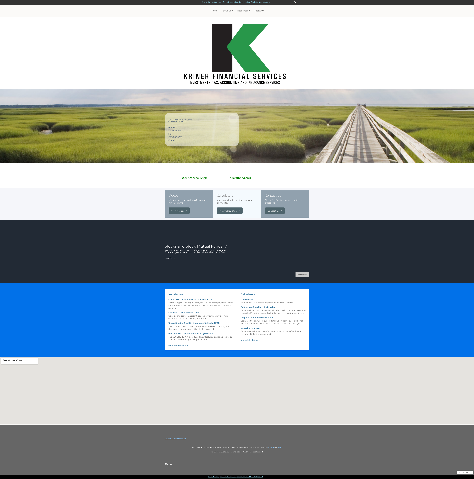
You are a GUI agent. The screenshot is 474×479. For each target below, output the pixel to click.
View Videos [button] (178, 211)
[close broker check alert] (295, 2)
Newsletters (175, 294)
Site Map (169, 464)
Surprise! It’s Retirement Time (183, 312)
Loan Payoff (247, 299)
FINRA (271, 447)
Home (214, 10)
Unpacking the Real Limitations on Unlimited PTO (194, 323)
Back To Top (463, 472)
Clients (258, 10)
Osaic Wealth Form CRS (175, 438)
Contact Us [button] (274, 211)
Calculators (248, 294)
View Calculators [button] (228, 211)
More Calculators (250, 340)
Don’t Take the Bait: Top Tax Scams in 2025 (190, 299)
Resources (242, 10)
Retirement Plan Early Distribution (258, 307)
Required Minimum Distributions (258, 317)
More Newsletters (178, 345)
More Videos (171, 258)
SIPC (280, 447)
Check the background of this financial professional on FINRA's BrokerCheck (236, 2)
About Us (226, 10)
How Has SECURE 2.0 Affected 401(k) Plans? (190, 333)
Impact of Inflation (250, 328)
